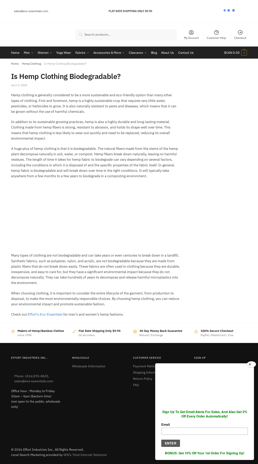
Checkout (240, 38)
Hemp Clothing (31, 63)
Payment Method (145, 366)
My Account (191, 38)
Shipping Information (148, 372)
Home (15, 63)
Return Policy (142, 379)
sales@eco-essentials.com (30, 11)
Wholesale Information (88, 366)
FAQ (136, 385)
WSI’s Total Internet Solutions (85, 455)
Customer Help (216, 38)
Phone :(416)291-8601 (31, 376)
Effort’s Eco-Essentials (45, 314)
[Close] (251, 364)
